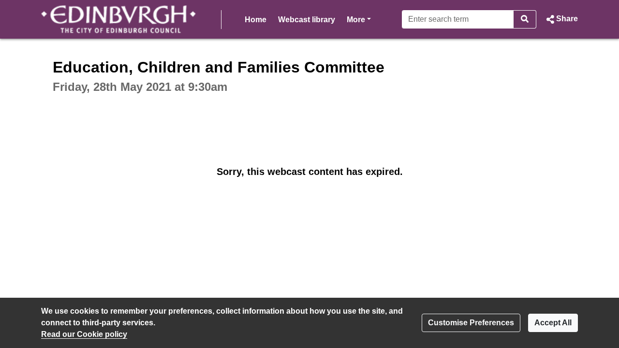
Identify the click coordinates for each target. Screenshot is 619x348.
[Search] (525, 19)
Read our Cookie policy (84, 334)
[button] (561, 19)
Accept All (553, 323)
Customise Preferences (471, 323)
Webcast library (306, 19)
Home (255, 19)
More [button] (359, 19)
